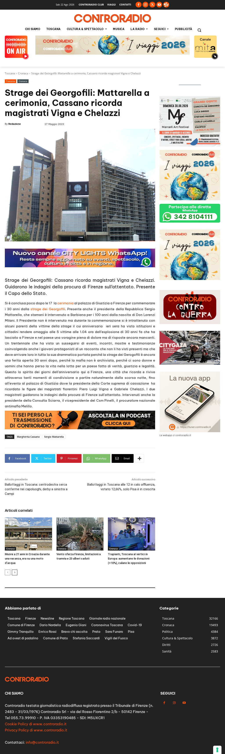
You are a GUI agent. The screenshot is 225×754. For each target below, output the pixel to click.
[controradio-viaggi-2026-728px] (80, 266)
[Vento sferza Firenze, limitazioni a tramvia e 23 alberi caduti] (80, 533)
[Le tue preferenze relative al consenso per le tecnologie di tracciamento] (217, 750)
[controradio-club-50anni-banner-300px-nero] (190, 145)
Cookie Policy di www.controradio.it (36, 724)
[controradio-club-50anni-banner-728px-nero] (80, 428)
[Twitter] (152, 5)
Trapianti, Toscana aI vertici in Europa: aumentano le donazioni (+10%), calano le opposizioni (128, 559)
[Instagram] (146, 5)
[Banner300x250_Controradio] (190, 199)
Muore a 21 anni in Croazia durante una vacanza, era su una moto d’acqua (27, 559)
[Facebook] (139, 5)
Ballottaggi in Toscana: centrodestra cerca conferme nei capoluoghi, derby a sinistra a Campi (36, 489)
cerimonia (65, 303)
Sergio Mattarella (54, 436)
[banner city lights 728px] (112, 53)
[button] (199, 30)
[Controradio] (112, 18)
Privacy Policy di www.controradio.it (36, 730)
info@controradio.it (42, 742)
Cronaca (23, 73)
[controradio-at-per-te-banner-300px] (190, 279)
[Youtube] (159, 5)
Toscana (10, 73)
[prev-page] (7, 572)
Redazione (14, 123)
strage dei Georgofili (48, 309)
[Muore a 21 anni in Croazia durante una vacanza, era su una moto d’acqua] (28, 533)
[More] (139, 458)
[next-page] (14, 572)
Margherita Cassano (28, 436)
